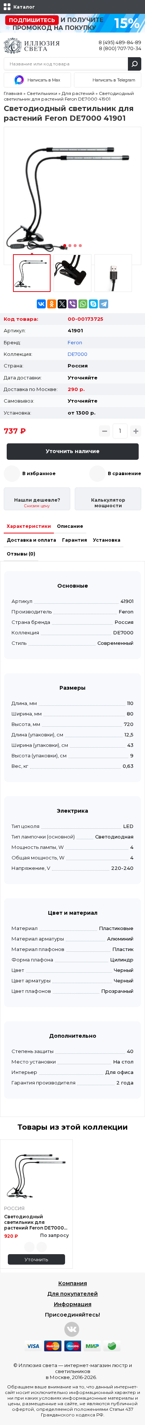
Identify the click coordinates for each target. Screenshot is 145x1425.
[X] (62, 303)
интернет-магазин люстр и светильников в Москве (89, 1371)
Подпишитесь (32, 20)
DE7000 (77, 354)
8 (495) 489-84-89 (120, 42)
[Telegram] (103, 303)
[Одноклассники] (51, 303)
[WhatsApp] (82, 303)
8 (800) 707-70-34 (120, 48)
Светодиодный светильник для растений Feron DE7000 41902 (34, 1222)
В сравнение (124, 473)
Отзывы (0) (21, 554)
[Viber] (72, 303)
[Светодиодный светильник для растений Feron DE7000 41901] (72, 196)
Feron (75, 342)
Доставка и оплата (31, 540)
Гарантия (74, 540)
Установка (106, 540)
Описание (70, 526)
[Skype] (93, 303)
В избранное (39, 473)
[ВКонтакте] (41, 303)
